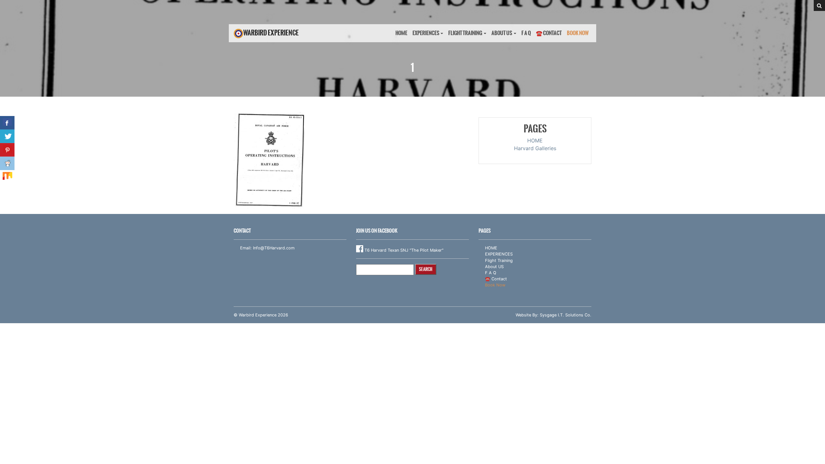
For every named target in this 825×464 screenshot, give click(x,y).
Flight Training (465, 33)
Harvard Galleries (535, 148)
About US (501, 33)
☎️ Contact (549, 33)
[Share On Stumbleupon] (7, 177)
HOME (401, 33)
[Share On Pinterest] (7, 150)
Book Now (578, 33)
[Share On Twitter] (7, 136)
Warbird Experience (271, 32)
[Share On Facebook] (7, 123)
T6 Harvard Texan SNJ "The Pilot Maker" (403, 250)
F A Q (526, 33)
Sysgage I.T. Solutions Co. (565, 315)
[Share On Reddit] (7, 163)
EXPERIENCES (425, 33)
